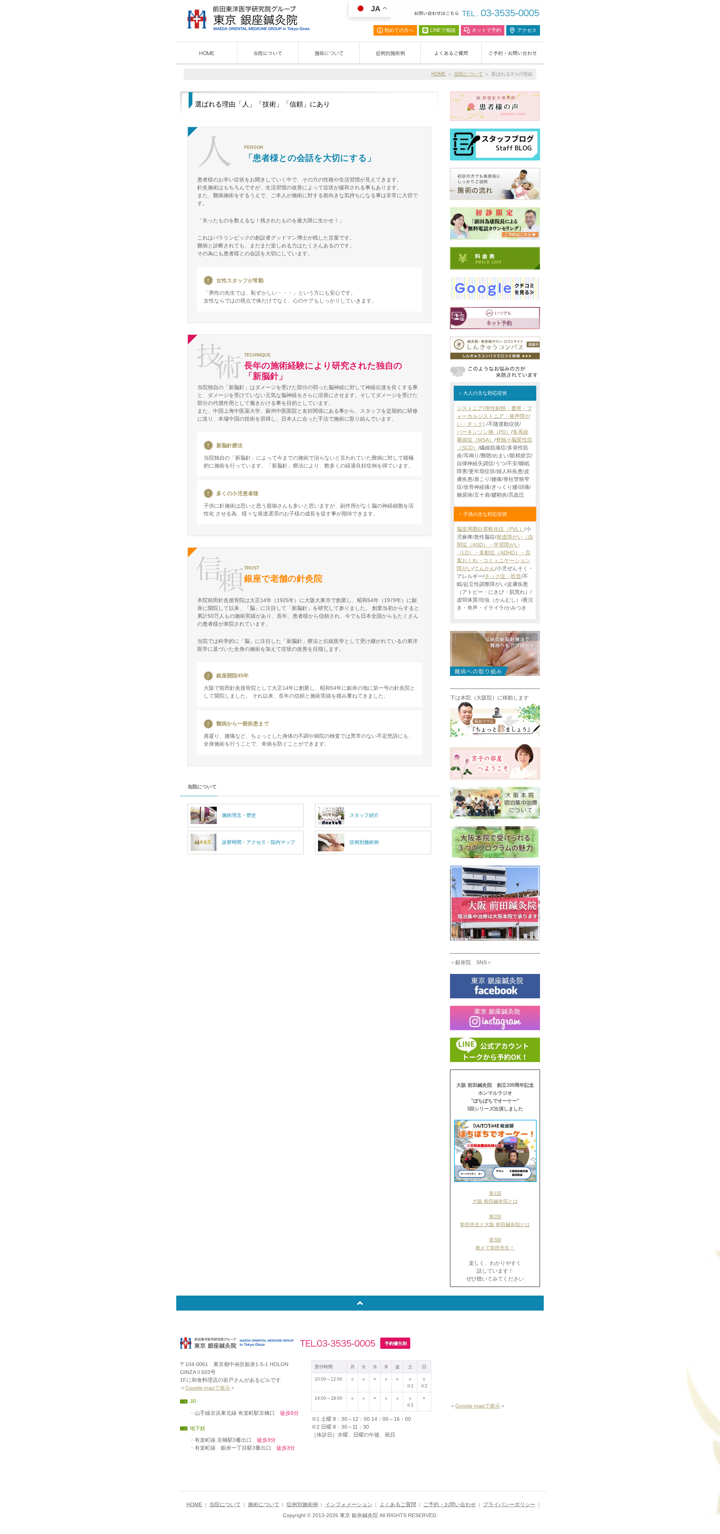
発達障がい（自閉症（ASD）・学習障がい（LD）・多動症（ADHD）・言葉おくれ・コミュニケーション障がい (495, 552)
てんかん (484, 568)
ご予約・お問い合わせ (449, 1504)
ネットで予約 (486, 30)
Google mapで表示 (207, 1388)
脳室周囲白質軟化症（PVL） (490, 529)
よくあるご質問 (398, 1504)
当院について (468, 74)
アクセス (527, 30)
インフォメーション (348, 1504)
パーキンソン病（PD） (484, 432)
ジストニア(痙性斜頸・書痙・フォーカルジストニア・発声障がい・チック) (494, 416)
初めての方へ (399, 30)
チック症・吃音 (502, 576)
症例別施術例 (302, 1504)
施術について (263, 1504)
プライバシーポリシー (509, 1504)
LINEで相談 (443, 30)
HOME (438, 74)
